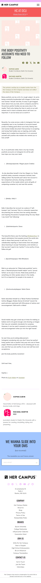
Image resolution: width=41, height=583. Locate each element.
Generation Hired (20, 534)
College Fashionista (20, 529)
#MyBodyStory (32, 236)
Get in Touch (20, 562)
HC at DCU (21, 10)
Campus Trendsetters (20, 553)
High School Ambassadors (20, 548)
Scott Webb (12, 377)
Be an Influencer (20, 550)
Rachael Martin (15, 76)
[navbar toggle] (38, 5)
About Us (21, 508)
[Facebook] (23, 63)
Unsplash (22, 377)
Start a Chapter (20, 545)
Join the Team (20, 564)
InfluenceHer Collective (20, 531)
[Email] (38, 63)
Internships (20, 567)
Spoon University (20, 526)
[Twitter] (31, 63)
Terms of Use (20, 515)
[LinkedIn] (35, 63)
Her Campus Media (20, 505)
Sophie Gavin (14, 69)
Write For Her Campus (20, 543)
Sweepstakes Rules (20, 518)
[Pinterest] (27, 63)
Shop (20, 510)
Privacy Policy (20, 513)
